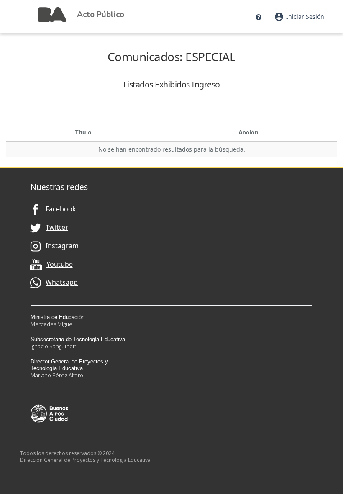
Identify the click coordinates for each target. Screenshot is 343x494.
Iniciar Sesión (299, 17)
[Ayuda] (258, 17)
